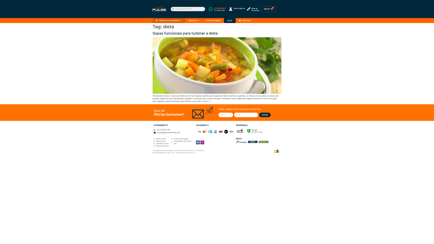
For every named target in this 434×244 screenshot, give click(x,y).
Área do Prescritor (255, 9)
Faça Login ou (239, 8)
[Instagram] (202, 142)
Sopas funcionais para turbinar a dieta (185, 33)
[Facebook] (198, 142)
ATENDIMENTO (220, 8)
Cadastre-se (238, 10)
